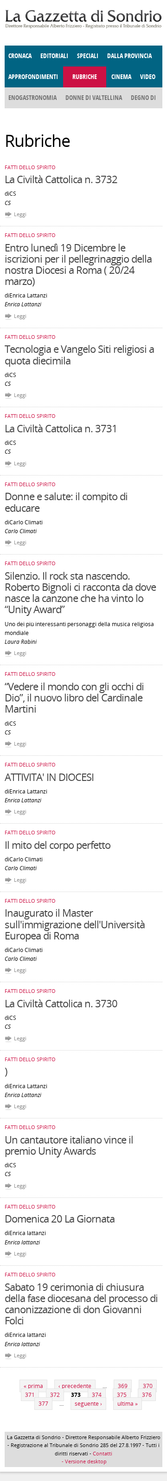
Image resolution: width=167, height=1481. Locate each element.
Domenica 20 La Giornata (60, 1218)
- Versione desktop (83, 1461)
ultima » (127, 1404)
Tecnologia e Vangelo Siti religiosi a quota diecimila (79, 354)
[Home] (83, 27)
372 (55, 1395)
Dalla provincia (129, 56)
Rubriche (84, 77)
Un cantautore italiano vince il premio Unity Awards (69, 1144)
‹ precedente (74, 1386)
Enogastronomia (32, 98)
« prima (33, 1386)
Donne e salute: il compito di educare (66, 501)
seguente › (88, 1404)
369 (123, 1386)
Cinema (121, 77)
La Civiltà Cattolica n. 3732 (61, 179)
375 (122, 1395)
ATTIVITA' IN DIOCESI (49, 777)
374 (97, 1395)
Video (147, 77)
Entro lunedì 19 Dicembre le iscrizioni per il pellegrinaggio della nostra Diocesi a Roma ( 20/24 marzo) (78, 264)
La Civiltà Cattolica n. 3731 (61, 428)
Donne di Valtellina (93, 98)
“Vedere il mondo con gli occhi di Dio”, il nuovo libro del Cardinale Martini (74, 697)
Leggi (20, 214)
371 (30, 1395)
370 (148, 1386)
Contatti (102, 1453)
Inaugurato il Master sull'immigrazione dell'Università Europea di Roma (75, 924)
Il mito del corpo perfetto (57, 845)
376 (147, 1395)
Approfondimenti (33, 77)
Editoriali (54, 56)
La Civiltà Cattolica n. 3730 (61, 1003)
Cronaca (20, 56)
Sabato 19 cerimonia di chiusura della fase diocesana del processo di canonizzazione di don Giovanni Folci (81, 1304)
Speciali (87, 56)
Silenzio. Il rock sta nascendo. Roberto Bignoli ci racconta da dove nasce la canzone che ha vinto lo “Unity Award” (80, 592)
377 (43, 1404)
